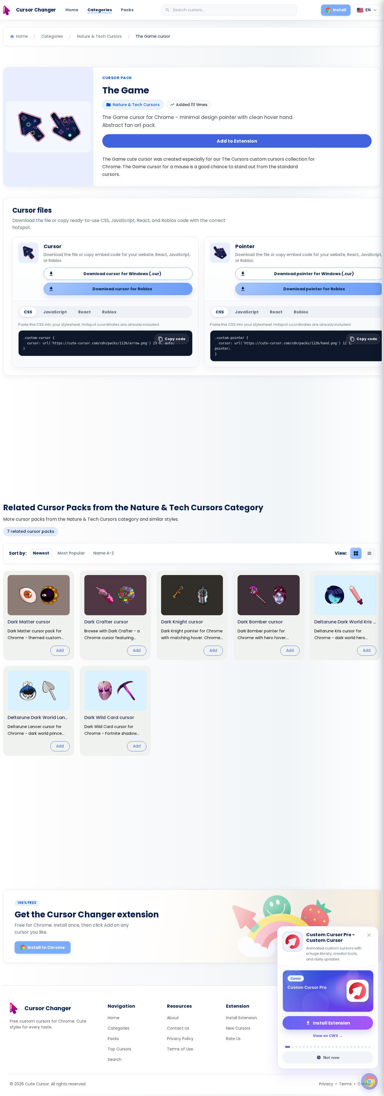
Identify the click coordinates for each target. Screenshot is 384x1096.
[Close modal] (255, 512)
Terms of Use (180, 1049)
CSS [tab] (28, 312)
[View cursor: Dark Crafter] (115, 616)
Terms (345, 1084)
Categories (99, 10)
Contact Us (178, 1028)
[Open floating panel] (369, 1081)
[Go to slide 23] (370, 1047)
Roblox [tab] (109, 312)
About (173, 1018)
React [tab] (84, 312)
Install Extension (241, 1018)
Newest (41, 553)
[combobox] (230, 10)
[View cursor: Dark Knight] (192, 616)
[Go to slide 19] (355, 1047)
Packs (127, 10)
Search (114, 1059)
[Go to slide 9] (318, 1047)
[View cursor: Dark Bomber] (268, 616)
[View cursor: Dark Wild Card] (115, 711)
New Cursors (238, 1028)
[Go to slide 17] (348, 1047)
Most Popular (71, 553)
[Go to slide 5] (304, 1047)
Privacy (326, 1084)
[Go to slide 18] (351, 1047)
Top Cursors (119, 1049)
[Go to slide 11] (326, 1047)
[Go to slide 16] (344, 1047)
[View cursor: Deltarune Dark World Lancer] (38, 711)
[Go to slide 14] (337, 1047)
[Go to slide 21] (362, 1047)
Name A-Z (103, 553)
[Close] (369, 941)
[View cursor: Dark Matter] (38, 616)
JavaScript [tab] (55, 312)
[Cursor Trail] (328, 991)
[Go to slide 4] (300, 1047)
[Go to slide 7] (311, 1047)
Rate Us (233, 1038)
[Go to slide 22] (366, 1047)
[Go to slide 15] (340, 1047)
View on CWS (325, 1035)
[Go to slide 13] (333, 1047)
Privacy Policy (180, 1038)
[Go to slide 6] (307, 1047)
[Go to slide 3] (296, 1047)
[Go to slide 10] (322, 1047)
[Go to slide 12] (329, 1047)
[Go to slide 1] (286, 1047)
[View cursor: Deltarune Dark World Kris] (345, 616)
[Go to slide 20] (359, 1047)
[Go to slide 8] (315, 1047)
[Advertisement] (192, 435)
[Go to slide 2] (291, 1047)
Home (71, 10)
